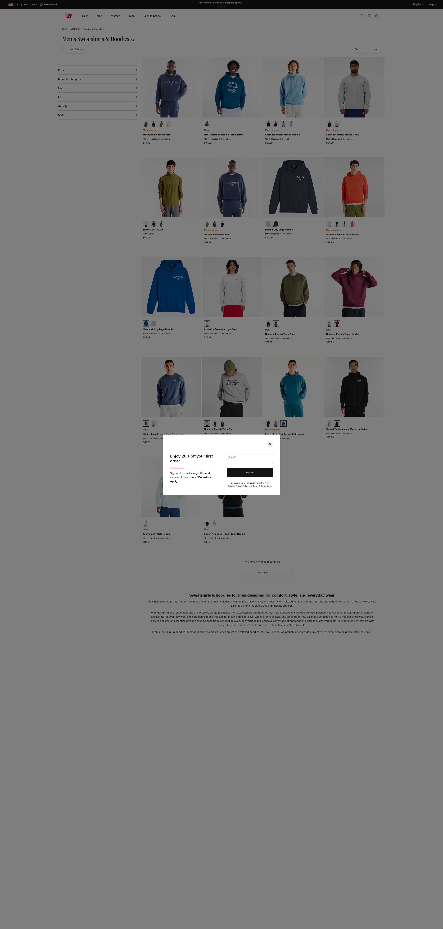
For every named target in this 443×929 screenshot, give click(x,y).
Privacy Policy (242, 486)
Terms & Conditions (262, 486)
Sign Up (250, 472)
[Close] (270, 444)
